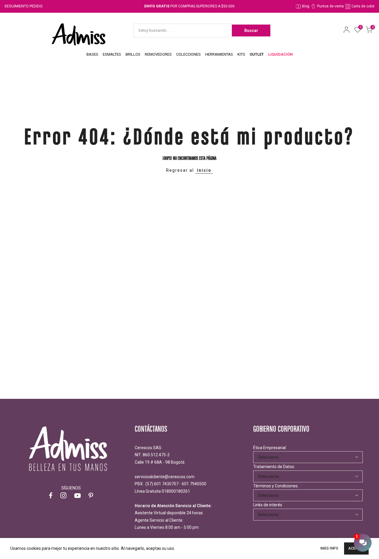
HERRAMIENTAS (219, 54)
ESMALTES (112, 54)
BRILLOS (133, 54)
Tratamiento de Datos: (274, 466)
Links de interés (267, 504)
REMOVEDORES (158, 54)
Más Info (329, 548)
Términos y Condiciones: (275, 485)
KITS (241, 54)
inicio (204, 170)
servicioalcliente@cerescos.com (165, 476)
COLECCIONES (188, 54)
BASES (92, 54)
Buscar (251, 30)
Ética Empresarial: (270, 447)
